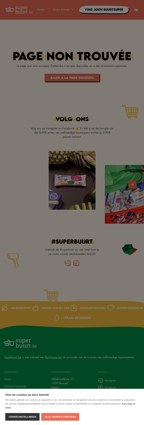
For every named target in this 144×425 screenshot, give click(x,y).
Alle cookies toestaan (60, 417)
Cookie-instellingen (22, 417)
